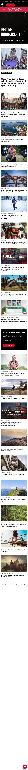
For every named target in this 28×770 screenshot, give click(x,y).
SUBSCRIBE (8, 345)
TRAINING (11, 40)
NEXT (25, 584)
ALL (3, 40)
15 (21, 584)
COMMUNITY (18, 40)
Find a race (10, 5)
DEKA (19, 1)
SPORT (6, 40)
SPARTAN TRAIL (13, 1)
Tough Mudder (4, 1)
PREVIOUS (3, 584)
